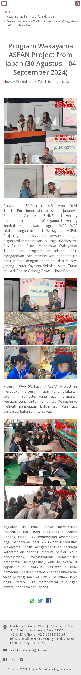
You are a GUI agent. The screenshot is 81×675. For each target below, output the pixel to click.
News (7, 81)
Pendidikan (24, 81)
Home (7, 12)
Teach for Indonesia (53, 81)
